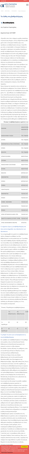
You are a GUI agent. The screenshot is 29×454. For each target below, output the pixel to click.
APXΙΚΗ (2, 10)
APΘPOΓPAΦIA (7, 10)
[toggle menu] (27, 4)
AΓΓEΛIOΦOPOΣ (14, 10)
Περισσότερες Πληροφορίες (7, 452)
